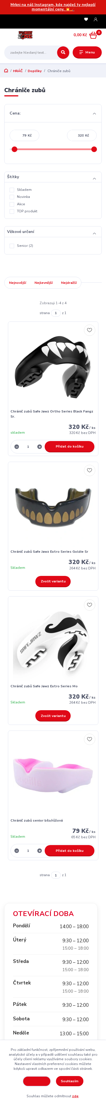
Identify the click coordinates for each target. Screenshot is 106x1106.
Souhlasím (69, 1081)
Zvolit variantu (53, 581)
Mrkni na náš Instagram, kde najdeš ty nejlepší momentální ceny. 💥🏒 (53, 7)
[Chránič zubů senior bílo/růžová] (53, 776)
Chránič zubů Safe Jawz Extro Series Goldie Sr (49, 551)
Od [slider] (15, 149)
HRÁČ (18, 71)
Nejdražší (69, 282)
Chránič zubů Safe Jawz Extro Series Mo (44, 686)
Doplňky (35, 71)
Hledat (63, 52)
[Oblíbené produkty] (86, 19)
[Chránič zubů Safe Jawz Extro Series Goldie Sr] (53, 507)
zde (75, 1096)
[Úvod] (21, 35)
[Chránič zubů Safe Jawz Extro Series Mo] (53, 641)
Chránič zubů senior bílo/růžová (36, 820)
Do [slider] (94, 149)
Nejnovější (17, 282)
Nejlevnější (43, 282)
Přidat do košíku (69, 446)
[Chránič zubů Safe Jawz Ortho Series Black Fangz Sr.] (53, 367)
